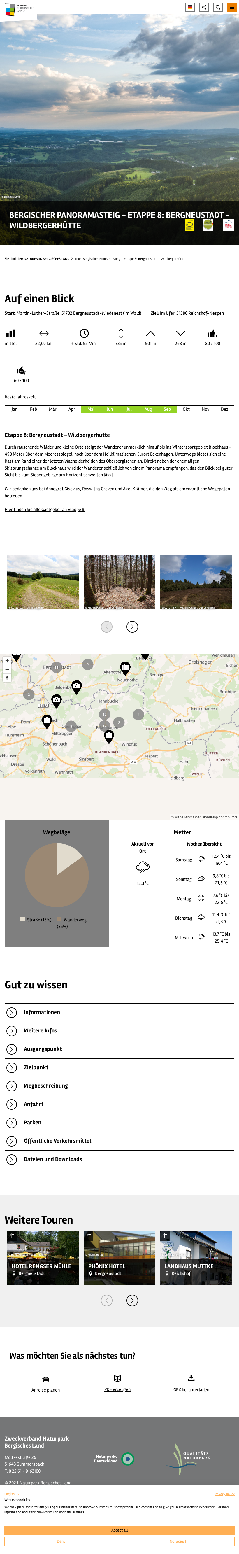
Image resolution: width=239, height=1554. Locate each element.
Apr (71, 409)
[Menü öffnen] (232, 7)
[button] (12, 1494)
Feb (33, 409)
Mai (90, 409)
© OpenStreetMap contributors (213, 816)
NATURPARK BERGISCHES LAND (46, 259)
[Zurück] (107, 627)
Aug (148, 409)
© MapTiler (180, 816)
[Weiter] (132, 627)
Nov (205, 409)
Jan (14, 409)
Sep (167, 409)
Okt (186, 409)
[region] (119, 737)
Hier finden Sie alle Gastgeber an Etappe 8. (45, 509)
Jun (110, 409)
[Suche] (218, 7)
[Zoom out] (7, 669)
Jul (129, 409)
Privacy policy (225, 1494)
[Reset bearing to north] (7, 677)
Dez (224, 409)
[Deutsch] (190, 7)
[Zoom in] (7, 661)
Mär (53, 409)
